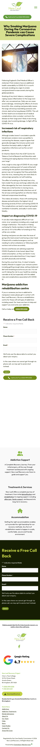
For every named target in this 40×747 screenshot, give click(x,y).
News (4, 723)
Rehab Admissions (8, 714)
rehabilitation (9, 497)
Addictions (5, 709)
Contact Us (5, 728)
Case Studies (6, 726)
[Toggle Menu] (35, 7)
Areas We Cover (7, 730)
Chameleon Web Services (22, 745)
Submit (6, 372)
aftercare (7, 499)
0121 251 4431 (8, 689)
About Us (5, 716)
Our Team (5, 719)
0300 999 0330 (21, 309)
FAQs (3, 721)
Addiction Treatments (9, 711)
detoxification (27, 494)
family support (17, 499)
